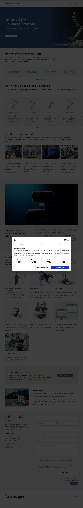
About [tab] (61, 244)
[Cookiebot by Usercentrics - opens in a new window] (63, 240)
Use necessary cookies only (41, 267)
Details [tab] (41, 244)
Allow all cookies (60, 267)
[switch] (34, 262)
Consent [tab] (22, 244)
